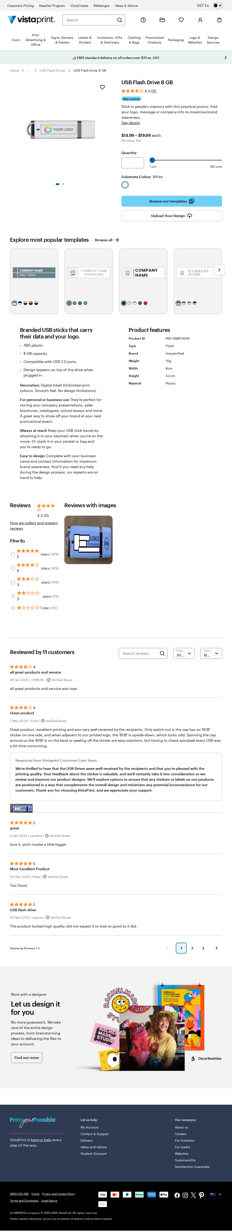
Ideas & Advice (126, 5)
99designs (102, 5)
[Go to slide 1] (57, 184)
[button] (21, 808)
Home (14, 70)
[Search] (119, 19)
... (28, 70)
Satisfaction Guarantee (192, 1167)
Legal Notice (49, 1200)
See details (130, 123)
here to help (41, 1140)
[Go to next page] (216, 948)
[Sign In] (200, 19)
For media (182, 1147)
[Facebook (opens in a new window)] (177, 1195)
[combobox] (90, 20)
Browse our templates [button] (168, 201)
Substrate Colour (142, 176)
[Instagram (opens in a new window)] (185, 1195)
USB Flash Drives (52, 70)
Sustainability (185, 1160)
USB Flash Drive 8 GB (89, 70)
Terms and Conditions (24, 1200)
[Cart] (219, 19)
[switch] (214, 5)
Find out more (26, 1057)
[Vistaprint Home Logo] (31, 20)
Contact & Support (95, 1134)
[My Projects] (162, 19)
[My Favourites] (181, 19)
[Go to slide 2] (63, 184)
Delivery (87, 1140)
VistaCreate (79, 5)
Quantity (129, 152)
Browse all (103, 240)
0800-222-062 (19, 1193)
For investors (184, 1140)
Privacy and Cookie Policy (58, 1193)
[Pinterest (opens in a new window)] (201, 1196)
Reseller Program (52, 5)
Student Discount (94, 1153)
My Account (89, 1127)
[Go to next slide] (225, 57)
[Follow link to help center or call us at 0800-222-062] (143, 19)
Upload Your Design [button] (168, 215)
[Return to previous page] (167, 948)
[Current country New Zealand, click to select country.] (216, 1194)
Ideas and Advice (94, 1147)
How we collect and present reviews (34, 525)
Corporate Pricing (20, 5)
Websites (182, 1153)
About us (181, 1127)
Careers (181, 1134)
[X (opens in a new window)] (193, 1195)
